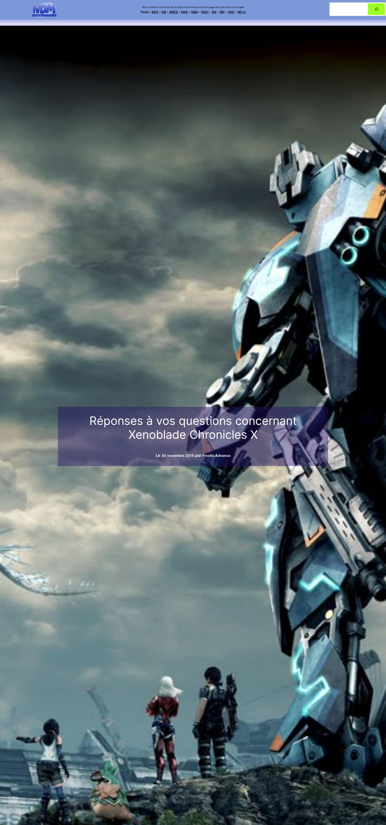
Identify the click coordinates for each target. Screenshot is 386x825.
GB (164, 12)
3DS (231, 12)
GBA (194, 12)
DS (214, 12)
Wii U (241, 12)
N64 (184, 12)
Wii (222, 12)
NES (155, 12)
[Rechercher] (376, 9)
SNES (173, 12)
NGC (205, 12)
